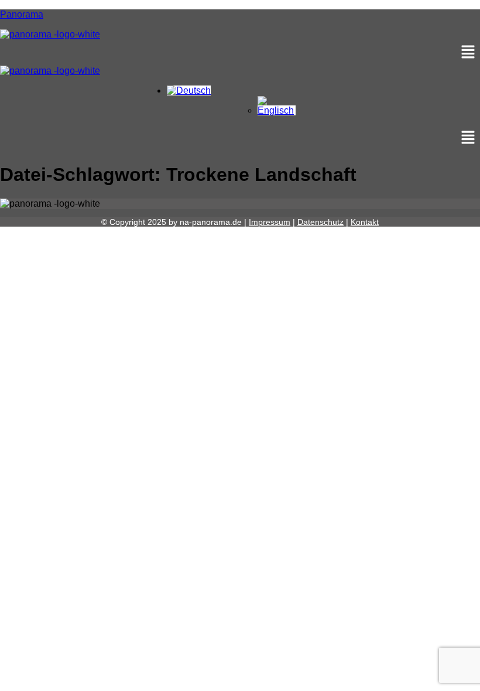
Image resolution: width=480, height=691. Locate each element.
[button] (240, 53)
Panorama (21, 14)
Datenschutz (320, 222)
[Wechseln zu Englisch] (277, 110)
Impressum (269, 222)
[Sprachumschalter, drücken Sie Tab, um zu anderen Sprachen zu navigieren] (189, 90)
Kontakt (365, 222)
